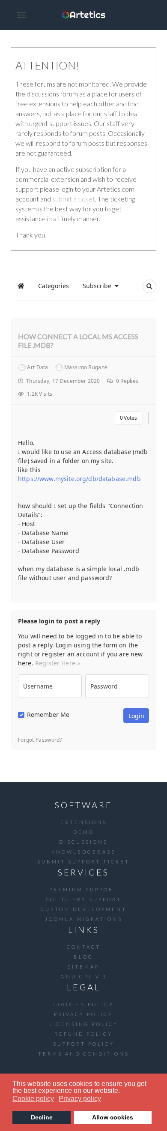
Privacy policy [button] (80, 1098)
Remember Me (48, 715)
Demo (83, 832)
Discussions (83, 842)
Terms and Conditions (83, 1053)
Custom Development (84, 909)
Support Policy (83, 1044)
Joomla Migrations (83, 919)
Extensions (83, 822)
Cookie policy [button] (33, 1098)
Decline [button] (42, 1117)
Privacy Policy (83, 1014)
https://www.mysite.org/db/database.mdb (79, 479)
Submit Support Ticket (83, 861)
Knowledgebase (83, 851)
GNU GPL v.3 (84, 976)
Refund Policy (83, 1034)
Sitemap (83, 966)
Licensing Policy (83, 1024)
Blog (83, 957)
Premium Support (83, 889)
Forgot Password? (40, 740)
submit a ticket (73, 199)
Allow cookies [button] (112, 1117)
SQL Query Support (84, 899)
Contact (84, 947)
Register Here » (57, 663)
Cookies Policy (84, 1004)
